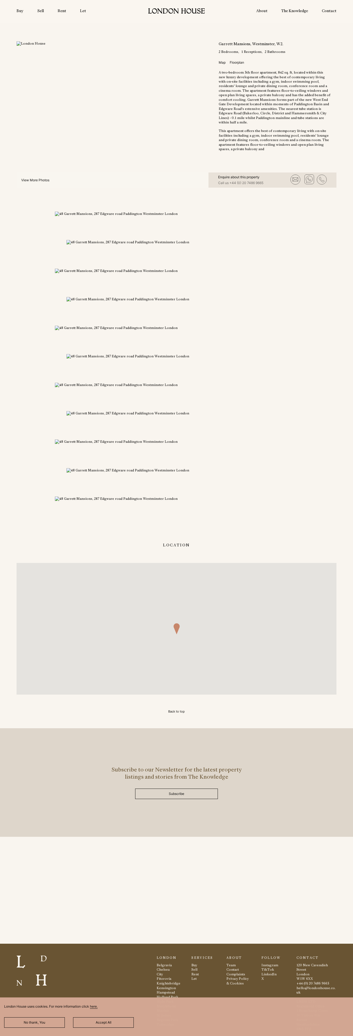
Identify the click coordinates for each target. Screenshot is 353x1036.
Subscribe (176, 794)
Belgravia (164, 965)
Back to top (176, 711)
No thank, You (34, 1022)
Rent (62, 10)
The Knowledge (294, 10)
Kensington (166, 988)
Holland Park (167, 997)
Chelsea (163, 969)
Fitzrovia (164, 978)
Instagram (269, 965)
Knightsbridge (168, 983)
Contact (329, 10)
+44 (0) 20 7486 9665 (246, 183)
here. (94, 1006)
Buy (20, 10)
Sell (40, 10)
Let (83, 10)
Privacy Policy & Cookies (237, 980)
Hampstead (166, 992)
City (160, 974)
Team (231, 965)
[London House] (176, 11)
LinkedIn (269, 974)
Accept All (103, 1022)
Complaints (235, 974)
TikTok (267, 969)
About (262, 10)
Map (222, 62)
